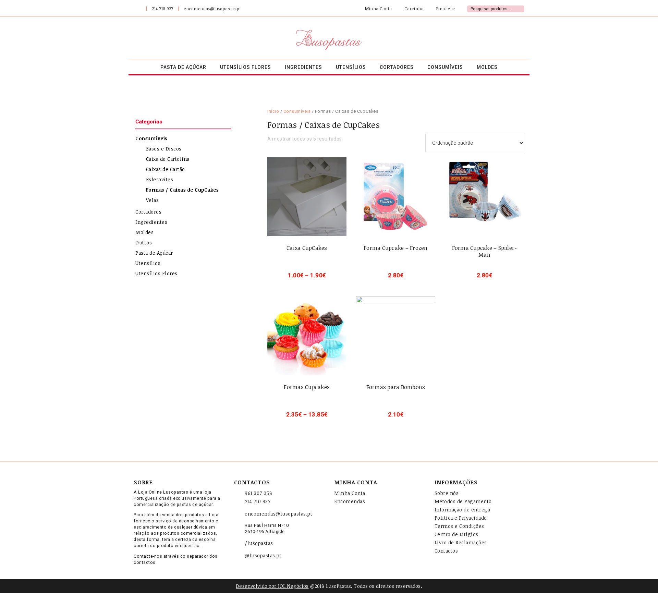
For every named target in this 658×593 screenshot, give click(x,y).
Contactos (446, 550)
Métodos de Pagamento (463, 501)
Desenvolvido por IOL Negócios (272, 586)
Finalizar (445, 8)
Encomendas (349, 501)
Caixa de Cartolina (168, 159)
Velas (152, 200)
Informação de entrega (462, 509)
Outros (143, 242)
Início (273, 111)
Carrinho (413, 8)
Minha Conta (378, 8)
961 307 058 (258, 493)
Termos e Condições (459, 526)
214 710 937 (162, 8)
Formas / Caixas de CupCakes (182, 189)
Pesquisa (520, 7)
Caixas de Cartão (165, 169)
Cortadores (148, 211)
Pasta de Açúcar (154, 253)
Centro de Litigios (456, 534)
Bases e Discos (164, 148)
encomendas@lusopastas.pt (212, 8)
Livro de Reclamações (461, 542)
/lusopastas (259, 543)
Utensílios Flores (156, 273)
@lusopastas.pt (263, 555)
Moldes (144, 232)
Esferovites (159, 179)
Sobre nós (447, 493)
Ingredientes (151, 222)
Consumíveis (297, 111)
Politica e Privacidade (461, 518)
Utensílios (147, 263)
